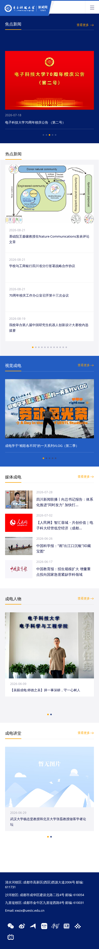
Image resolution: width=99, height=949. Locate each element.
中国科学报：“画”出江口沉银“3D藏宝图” (63, 548)
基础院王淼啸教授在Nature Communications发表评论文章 (49, 239)
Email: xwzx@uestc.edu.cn (24, 910)
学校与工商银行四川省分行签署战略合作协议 (42, 266)
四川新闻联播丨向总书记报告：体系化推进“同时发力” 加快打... (64, 502)
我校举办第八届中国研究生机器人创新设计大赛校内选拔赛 (48, 328)
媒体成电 (13, 477)
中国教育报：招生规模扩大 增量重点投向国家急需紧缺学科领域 (63, 571)
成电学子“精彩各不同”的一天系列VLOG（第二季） (42, 445)
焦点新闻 (13, 24)
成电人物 (13, 598)
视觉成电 (13, 365)
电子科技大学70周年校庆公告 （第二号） (35, 122)
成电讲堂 (13, 733)
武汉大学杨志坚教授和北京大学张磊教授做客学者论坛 (48, 822)
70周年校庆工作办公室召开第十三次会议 (39, 295)
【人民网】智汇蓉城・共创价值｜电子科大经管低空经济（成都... (64, 525)
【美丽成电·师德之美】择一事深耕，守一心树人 (45, 690)
